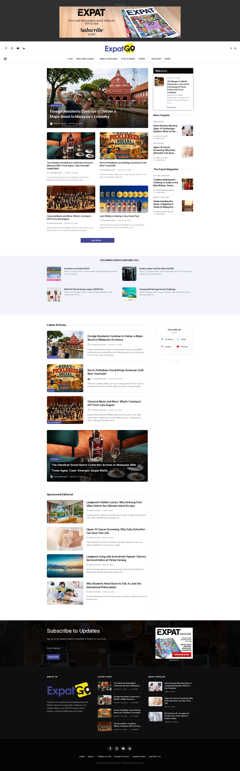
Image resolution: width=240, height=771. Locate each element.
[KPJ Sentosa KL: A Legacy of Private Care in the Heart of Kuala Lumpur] (155, 716)
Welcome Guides (85, 59)
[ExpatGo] (120, 48)
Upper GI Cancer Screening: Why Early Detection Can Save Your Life (164, 150)
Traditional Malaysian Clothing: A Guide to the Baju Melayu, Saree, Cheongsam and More (165, 182)
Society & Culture (161, 197)
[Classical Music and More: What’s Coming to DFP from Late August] (71, 199)
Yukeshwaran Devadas (165, 190)
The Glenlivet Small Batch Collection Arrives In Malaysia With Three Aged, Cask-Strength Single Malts (70, 166)
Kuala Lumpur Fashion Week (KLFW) (157, 268)
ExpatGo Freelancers (164, 212)
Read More (171, 107)
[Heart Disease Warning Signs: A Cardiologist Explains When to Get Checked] (187, 130)
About (91, 757)
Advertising (139, 757)
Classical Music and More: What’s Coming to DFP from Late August (69, 217)
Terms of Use (104, 757)
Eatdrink (54, 459)
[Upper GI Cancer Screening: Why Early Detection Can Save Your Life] (187, 152)
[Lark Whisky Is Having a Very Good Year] (124, 199)
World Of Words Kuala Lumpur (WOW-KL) (83, 289)
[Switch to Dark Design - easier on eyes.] (231, 48)
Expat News (55, 106)
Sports (51, 391)
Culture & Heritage (161, 175)
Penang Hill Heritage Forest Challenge (157, 289)
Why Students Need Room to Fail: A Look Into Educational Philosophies (113, 585)
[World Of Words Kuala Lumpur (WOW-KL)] (54, 294)
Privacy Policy (122, 757)
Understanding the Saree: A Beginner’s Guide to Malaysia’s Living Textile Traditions (165, 204)
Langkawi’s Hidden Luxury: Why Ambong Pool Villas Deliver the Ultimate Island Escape (114, 504)
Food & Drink (128, 59)
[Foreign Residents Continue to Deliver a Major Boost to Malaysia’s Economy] (97, 98)
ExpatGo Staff (162, 136)
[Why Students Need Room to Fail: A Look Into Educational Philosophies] (65, 593)
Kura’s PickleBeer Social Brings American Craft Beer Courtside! (123, 164)
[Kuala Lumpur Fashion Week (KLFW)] (129, 274)
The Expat (156, 59)
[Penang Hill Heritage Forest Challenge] (129, 294)
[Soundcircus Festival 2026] (54, 274)
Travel (142, 59)
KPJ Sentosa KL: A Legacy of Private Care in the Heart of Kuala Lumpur (176, 715)
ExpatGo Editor (60, 123)
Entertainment (54, 422)
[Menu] (5, 59)
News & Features (109, 59)
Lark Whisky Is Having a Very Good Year (119, 216)
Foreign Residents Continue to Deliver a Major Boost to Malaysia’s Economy (83, 114)
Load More (96, 240)
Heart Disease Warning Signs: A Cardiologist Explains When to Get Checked (165, 128)
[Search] (235, 48)
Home (70, 59)
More (167, 59)
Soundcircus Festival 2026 (76, 268)
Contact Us (154, 757)
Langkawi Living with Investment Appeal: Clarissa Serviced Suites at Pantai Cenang (116, 558)
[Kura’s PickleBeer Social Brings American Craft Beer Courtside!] (124, 145)
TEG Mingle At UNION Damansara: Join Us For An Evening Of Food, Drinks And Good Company (178, 87)
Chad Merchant (55, 173)
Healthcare (158, 121)
